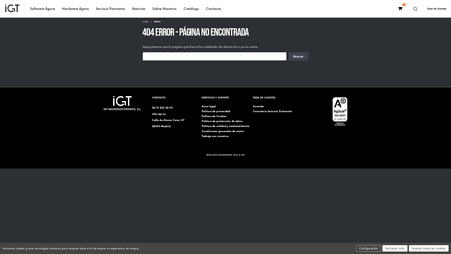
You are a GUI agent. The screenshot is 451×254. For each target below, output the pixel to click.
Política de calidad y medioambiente (225, 126)
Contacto (213, 8)
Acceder (258, 106)
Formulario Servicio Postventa (272, 111)
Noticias (139, 8)
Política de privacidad (216, 111)
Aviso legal (209, 106)
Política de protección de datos (222, 121)
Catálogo (191, 8)
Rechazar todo (395, 248)
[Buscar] (415, 8)
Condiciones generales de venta (223, 131)
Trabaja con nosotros (215, 136)
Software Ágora (42, 8)
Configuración (368, 248)
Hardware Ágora (75, 8)
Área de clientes (436, 8)
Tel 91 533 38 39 (162, 108)
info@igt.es (159, 114)
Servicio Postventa (110, 8)
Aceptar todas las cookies (429, 248)
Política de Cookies (214, 116)
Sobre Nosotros (164, 8)
